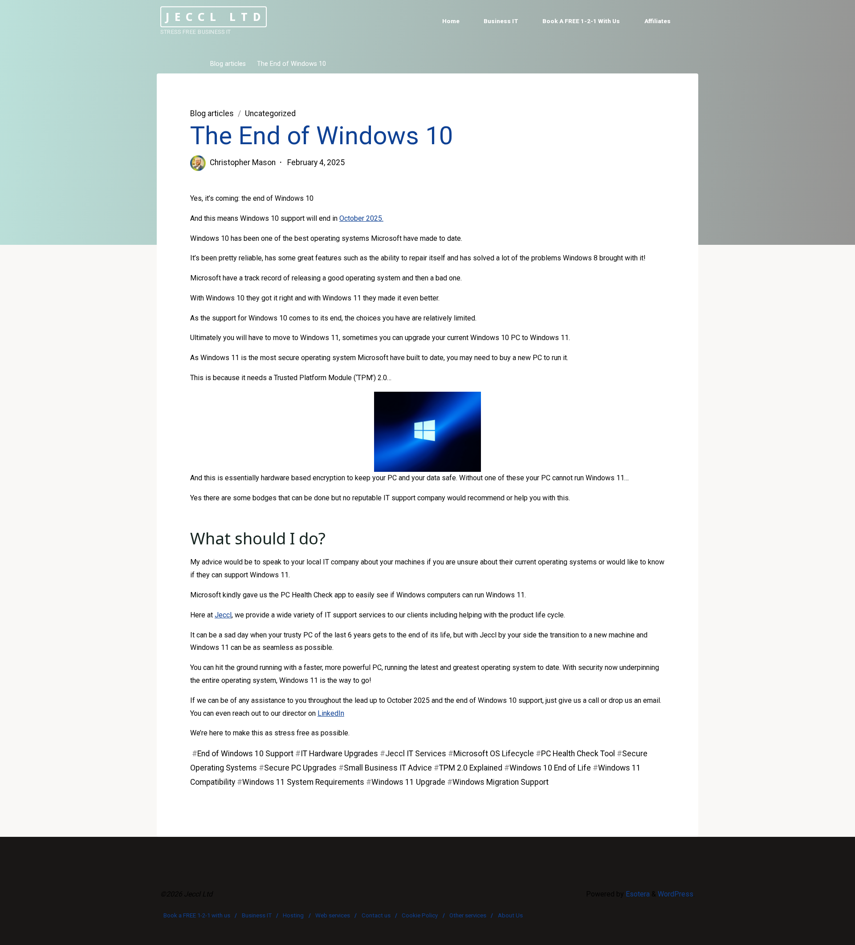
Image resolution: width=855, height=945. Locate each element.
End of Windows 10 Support (245, 753)
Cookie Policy (420, 915)
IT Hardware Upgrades (339, 753)
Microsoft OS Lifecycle (493, 753)
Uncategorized (270, 113)
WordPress (675, 894)
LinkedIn (331, 713)
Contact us (376, 915)
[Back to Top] (820, 932)
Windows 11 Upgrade (408, 782)
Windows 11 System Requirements (303, 782)
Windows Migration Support (500, 782)
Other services (467, 915)
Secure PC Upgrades (300, 767)
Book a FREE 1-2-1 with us (196, 915)
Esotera (637, 894)
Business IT (257, 915)
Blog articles (228, 64)
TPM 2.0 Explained (470, 767)
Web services (332, 915)
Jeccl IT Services (415, 753)
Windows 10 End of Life (550, 767)
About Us (510, 915)
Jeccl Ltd (216, 16)
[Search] (688, 21)
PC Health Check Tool (578, 753)
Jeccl (223, 615)
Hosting (293, 915)
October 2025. (361, 218)
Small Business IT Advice (388, 767)
